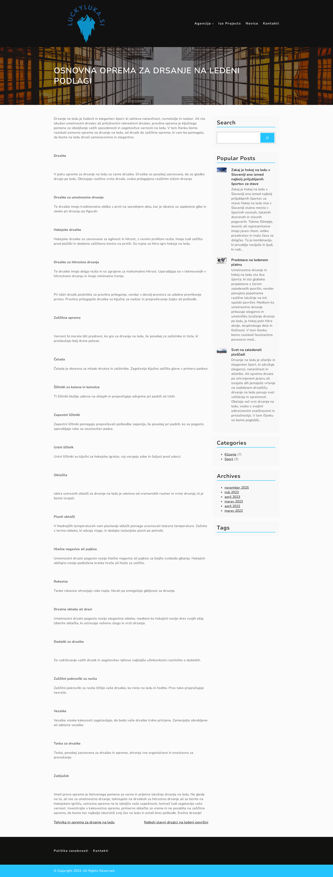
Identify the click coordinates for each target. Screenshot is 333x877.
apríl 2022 (232, 506)
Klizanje (230, 454)
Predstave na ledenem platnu (249, 262)
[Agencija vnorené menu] (213, 23)
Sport (229, 459)
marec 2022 (234, 510)
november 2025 (237, 487)
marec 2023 (234, 501)
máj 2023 (232, 492)
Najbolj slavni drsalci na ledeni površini (176, 822)
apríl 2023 (232, 497)
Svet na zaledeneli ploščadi (246, 352)
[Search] (267, 138)
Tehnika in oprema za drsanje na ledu (84, 822)
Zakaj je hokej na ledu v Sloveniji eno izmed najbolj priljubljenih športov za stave (250, 177)
